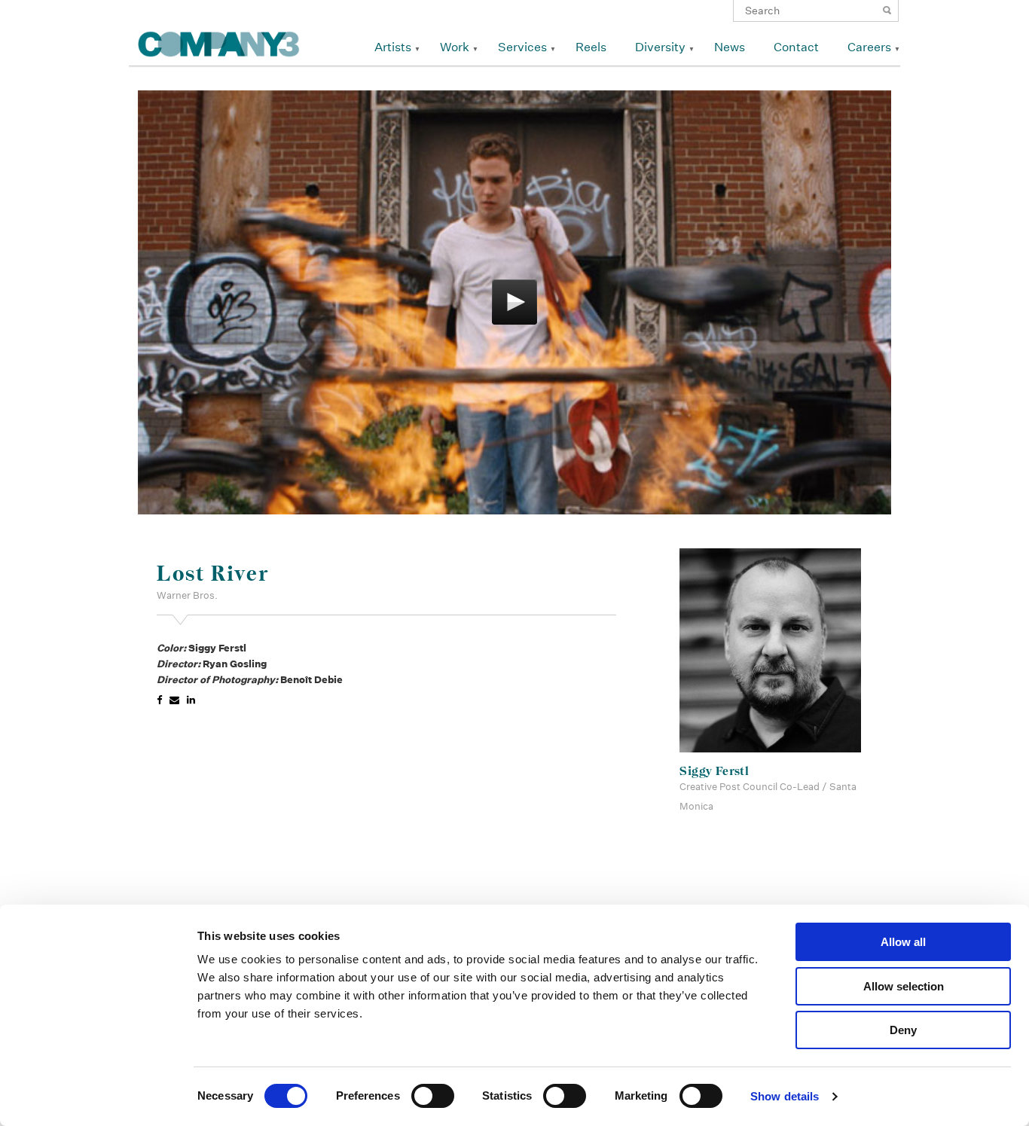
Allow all (903, 941)
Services (522, 47)
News (729, 47)
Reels (591, 47)
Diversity (660, 47)
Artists (392, 47)
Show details (784, 1096)
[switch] (432, 1096)
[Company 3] (219, 41)
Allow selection (903, 986)
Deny (903, 1030)
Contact (796, 47)
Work (454, 47)
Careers (869, 47)
